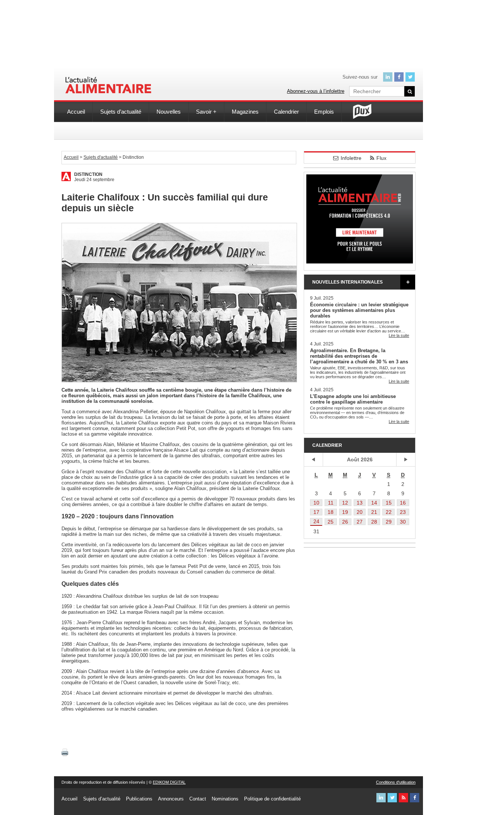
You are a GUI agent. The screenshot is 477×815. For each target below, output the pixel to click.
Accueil (76, 111)
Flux (381, 158)
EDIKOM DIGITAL (169, 782)
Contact (197, 799)
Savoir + (206, 111)
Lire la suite (399, 335)
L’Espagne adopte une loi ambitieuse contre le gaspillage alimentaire (353, 399)
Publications (139, 799)
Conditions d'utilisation (396, 782)
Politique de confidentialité (272, 799)
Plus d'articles (407, 282)
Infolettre (351, 158)
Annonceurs (171, 799)
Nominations (225, 799)
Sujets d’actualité (120, 111)
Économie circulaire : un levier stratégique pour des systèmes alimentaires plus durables (359, 310)
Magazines (245, 111)
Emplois (324, 111)
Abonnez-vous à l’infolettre (315, 91)
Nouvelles (169, 111)
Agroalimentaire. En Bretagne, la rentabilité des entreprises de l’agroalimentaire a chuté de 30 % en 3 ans (359, 356)
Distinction (88, 174)
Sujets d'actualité (100, 157)
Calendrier (286, 111)
